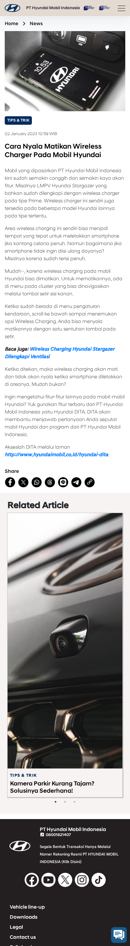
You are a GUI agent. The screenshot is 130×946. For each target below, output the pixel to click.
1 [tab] (55, 802)
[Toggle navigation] (119, 8)
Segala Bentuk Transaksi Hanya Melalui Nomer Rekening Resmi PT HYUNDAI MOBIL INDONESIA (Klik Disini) (79, 854)
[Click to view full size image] (65, 71)
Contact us (23, 937)
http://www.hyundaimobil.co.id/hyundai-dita (56, 454)
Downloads (24, 917)
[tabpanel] (65, 655)
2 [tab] (65, 802)
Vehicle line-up (27, 907)
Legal (16, 927)
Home (11, 23)
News (36, 23)
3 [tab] (74, 802)
